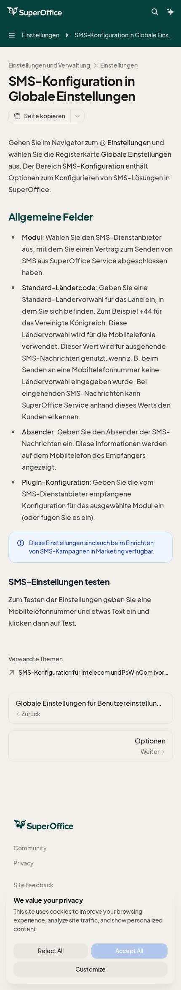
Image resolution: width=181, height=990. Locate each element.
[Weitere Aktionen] (77, 116)
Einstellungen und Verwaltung (49, 65)
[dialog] (90, 936)
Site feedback (33, 885)
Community (30, 848)
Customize (90, 969)
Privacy (23, 863)
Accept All (129, 950)
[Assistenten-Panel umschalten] (170, 12)
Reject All (51, 950)
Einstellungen (119, 65)
